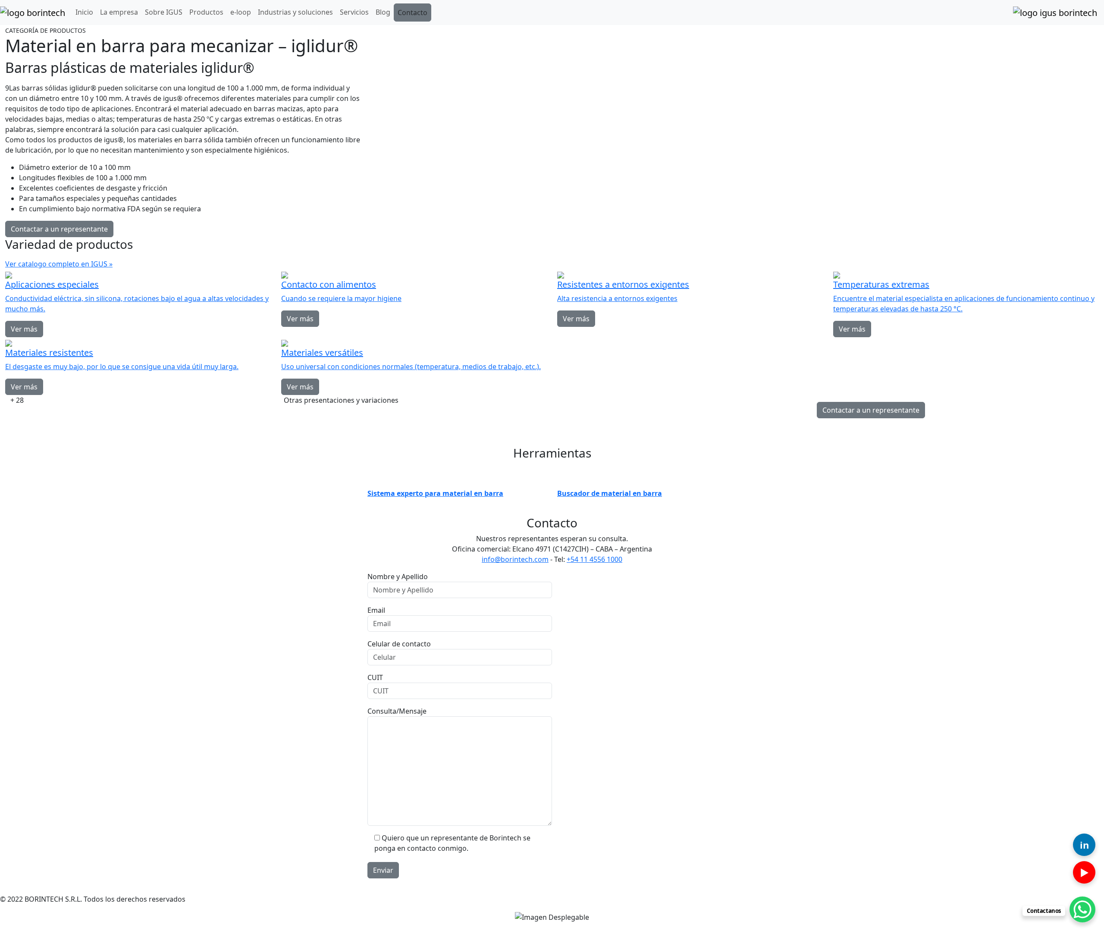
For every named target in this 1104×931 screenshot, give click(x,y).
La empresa (119, 12)
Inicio (84, 12)
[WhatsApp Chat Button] (1082, 909)
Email (376, 610)
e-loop (240, 12)
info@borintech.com (515, 559)
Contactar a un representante (59, 229)
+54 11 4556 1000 (594, 559)
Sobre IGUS (163, 12)
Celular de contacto (399, 644)
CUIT (375, 677)
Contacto (412, 12)
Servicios (354, 12)
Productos (206, 12)
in (1084, 844)
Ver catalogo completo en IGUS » (59, 264)
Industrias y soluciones (295, 12)
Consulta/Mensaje (397, 711)
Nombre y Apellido (397, 576)
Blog (383, 12)
